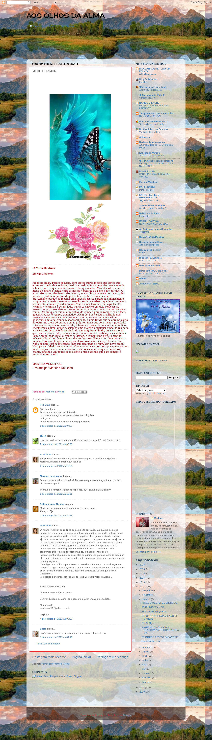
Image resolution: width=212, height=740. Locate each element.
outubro (146, 599)
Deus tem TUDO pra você (153, 271)
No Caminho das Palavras (153, 129)
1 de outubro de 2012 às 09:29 (56, 444)
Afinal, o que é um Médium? (152, 208)
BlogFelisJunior (148, 79)
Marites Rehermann (51, 476)
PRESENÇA (147, 623)
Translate (160, 393)
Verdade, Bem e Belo (149, 132)
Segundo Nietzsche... (149, 200)
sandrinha (45, 454)
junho (145, 660)
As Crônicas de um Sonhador (155, 229)
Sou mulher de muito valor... (152, 124)
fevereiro (147, 677)
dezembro (147, 590)
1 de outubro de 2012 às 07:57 (56, 426)
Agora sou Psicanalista (150, 90)
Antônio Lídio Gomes (52, 504)
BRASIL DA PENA (149, 221)
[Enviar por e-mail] (73, 392)
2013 (142, 582)
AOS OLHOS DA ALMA (65, 15)
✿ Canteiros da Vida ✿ (152, 95)
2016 (142, 569)
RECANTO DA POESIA (151, 237)
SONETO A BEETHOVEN (151, 155)
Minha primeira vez (148, 260)
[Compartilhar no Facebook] (82, 392)
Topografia (144, 232)
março (145, 673)
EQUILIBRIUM (147, 187)
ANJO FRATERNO (149, 283)
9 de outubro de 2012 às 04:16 (56, 637)
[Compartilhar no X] (79, 392)
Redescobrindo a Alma (152, 142)
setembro (147, 647)
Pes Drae (45, 405)
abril (144, 669)
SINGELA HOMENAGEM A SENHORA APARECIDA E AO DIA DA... (160, 630)
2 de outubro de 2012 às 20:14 (56, 515)
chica (43, 436)
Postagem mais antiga (112, 657)
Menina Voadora (148, 182)
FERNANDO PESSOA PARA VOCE (159, 637)
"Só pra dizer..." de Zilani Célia (156, 113)
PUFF (142, 252)
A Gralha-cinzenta (147, 74)
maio (145, 664)
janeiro (146, 682)
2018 (142, 565)
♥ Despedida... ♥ (147, 98)
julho (145, 656)
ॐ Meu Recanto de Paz (152, 205)
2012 (142, 586)
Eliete (43, 629)
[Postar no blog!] (76, 392)
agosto (146, 651)
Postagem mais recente (49, 657)
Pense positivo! (146, 190)
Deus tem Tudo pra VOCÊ (151, 273)
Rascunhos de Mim (150, 250)
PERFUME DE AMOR (152, 607)
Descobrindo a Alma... (151, 242)
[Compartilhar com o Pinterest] (85, 392)
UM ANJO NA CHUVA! (150, 116)
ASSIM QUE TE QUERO (154, 611)
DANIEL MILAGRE (149, 103)
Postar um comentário (48, 643)
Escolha (143, 82)
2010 (142, 692)
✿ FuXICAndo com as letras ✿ (156, 161)
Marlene (158, 518)
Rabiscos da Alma (149, 213)
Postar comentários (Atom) (55, 664)
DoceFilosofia (147, 171)
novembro (147, 595)
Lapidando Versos (149, 153)
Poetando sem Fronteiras (153, 121)
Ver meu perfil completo (148, 552)
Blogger (127, 715)
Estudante (144, 216)
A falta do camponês (149, 245)
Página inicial (81, 657)
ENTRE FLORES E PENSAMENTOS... (149, 196)
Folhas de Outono (149, 265)
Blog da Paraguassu (150, 258)
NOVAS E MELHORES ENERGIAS (159, 603)
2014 (142, 578)
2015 (142, 573)
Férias (142, 278)
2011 (142, 687)
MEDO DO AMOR (150, 641)
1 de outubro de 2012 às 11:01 (56, 494)
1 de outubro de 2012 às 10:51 (56, 466)
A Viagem (144, 137)
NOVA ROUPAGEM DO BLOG (154, 224)
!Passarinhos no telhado (153, 87)
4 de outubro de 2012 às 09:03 (56, 619)
